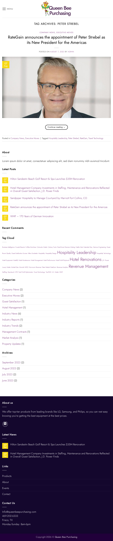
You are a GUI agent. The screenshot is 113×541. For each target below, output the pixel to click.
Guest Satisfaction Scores (19, 253)
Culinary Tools (52, 247)
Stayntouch (11, 272)
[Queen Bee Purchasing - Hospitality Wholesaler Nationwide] (56, 9)
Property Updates (11, 344)
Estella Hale (79, 247)
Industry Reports (11, 320)
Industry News (9, 313)
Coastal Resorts (20, 247)
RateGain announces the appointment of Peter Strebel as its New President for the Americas (56, 39)
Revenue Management (88, 266)
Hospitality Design (50, 253)
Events (5, 488)
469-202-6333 (10, 516)
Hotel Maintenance (24, 260)
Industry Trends (10, 326)
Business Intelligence (8, 247)
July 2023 (7, 374)
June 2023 (7, 380)
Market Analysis (10, 338)
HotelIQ (15, 260)
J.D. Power (105, 260)
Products (6, 476)
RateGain (83, 138)
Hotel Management (37, 260)
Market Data (15, 267)
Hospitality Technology (104, 253)
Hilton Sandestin (33, 253)
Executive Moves (64, 32)
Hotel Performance (49, 260)
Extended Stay (88, 247)
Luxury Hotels (6, 267)
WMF (61, 272)
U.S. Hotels (55, 272)
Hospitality (41, 253)
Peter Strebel (73, 138)
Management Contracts (14, 332)
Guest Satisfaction (11, 301)
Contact (6, 494)
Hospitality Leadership (58, 138)
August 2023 (9, 368)
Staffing (4, 272)
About (5, 482)
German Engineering (99, 247)
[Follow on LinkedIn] (5, 424)
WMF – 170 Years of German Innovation (32, 216)
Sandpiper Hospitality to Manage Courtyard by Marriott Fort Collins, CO (48, 198)
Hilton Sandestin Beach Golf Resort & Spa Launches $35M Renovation (47, 178)
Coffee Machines (30, 247)
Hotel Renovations (86, 259)
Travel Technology (95, 138)
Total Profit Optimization (25, 272)
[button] (7, 9)
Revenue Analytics (62, 267)
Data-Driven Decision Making (66, 247)
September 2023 (11, 362)
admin (71, 51)
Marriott (21, 267)
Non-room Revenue (35, 267)
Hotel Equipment (7, 260)
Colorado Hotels (42, 247)
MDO (26, 267)
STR (16, 272)
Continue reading (56, 127)
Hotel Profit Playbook (62, 260)
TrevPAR (48, 272)
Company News (47, 32)
